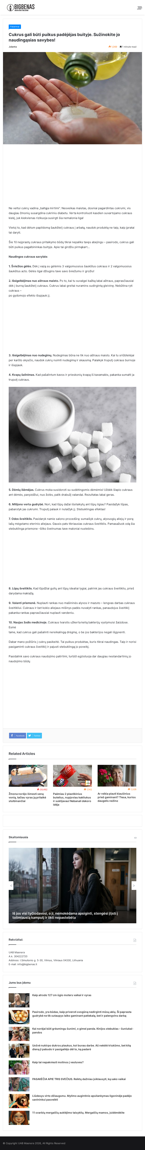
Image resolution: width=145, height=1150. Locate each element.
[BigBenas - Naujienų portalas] (21, 7)
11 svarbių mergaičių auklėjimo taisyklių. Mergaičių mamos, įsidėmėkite (78, 1112)
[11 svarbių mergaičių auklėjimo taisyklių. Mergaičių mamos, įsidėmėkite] (19, 1118)
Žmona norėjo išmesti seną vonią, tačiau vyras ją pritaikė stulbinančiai (27, 797)
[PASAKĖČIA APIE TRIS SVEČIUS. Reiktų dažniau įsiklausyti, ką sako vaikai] (19, 1084)
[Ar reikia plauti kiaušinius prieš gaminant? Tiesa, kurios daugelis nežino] (117, 776)
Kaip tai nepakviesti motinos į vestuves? (58, 1062)
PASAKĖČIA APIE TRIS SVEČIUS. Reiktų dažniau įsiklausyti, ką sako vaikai (79, 1079)
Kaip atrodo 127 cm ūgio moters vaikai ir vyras (61, 995)
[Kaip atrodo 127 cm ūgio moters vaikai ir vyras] (19, 1000)
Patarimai (14, 26)
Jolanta (13, 46)
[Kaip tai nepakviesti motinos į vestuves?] (19, 1067)
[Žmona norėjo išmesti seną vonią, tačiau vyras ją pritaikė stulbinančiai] (28, 776)
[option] (72, 885)
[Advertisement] (72, 177)
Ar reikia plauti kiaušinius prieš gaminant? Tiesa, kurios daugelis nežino (117, 797)
